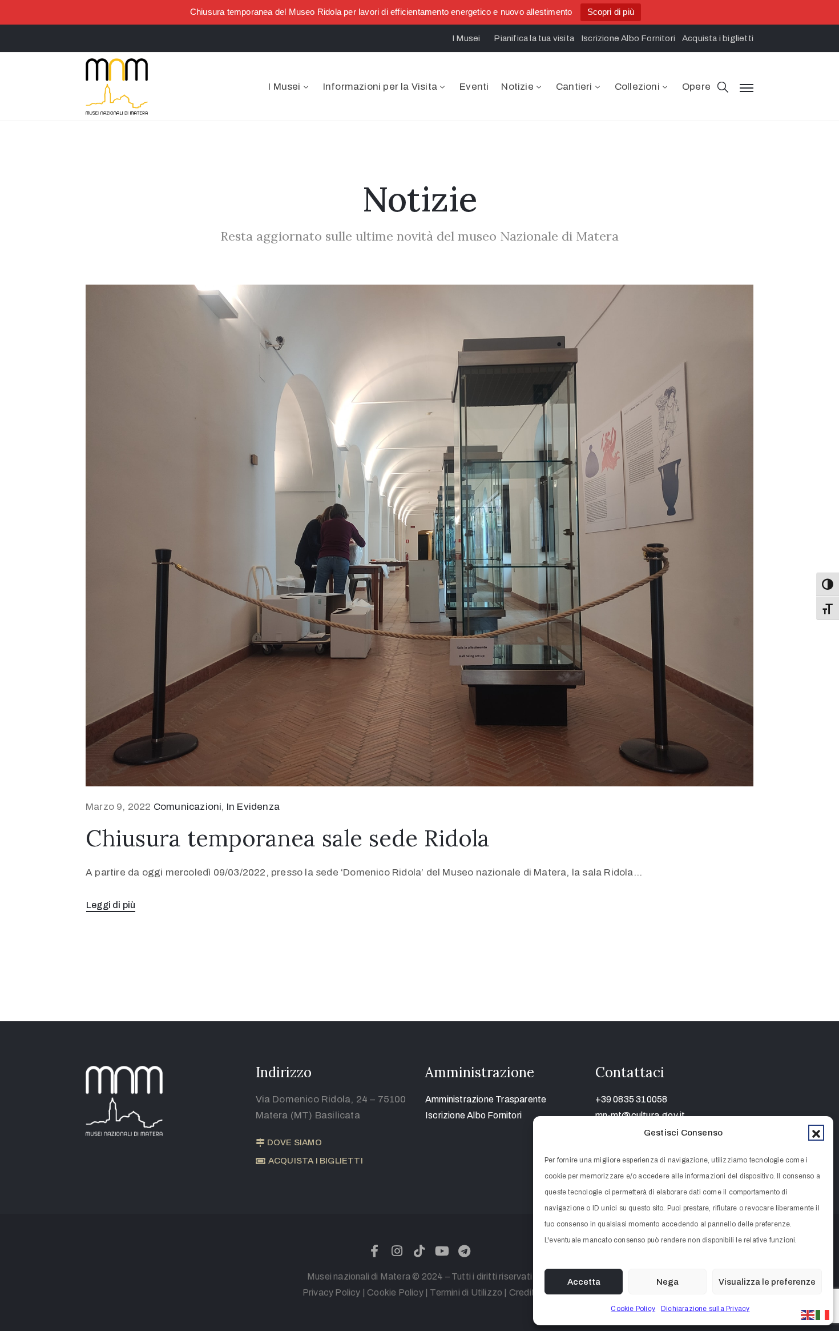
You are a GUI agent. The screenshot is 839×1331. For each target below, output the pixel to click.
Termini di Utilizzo (466, 1292)
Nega (667, 1281)
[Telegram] (464, 1251)
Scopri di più (611, 12)
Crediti (523, 1292)
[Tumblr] (419, 1251)
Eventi (474, 86)
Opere (696, 86)
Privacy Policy (331, 1292)
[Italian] (823, 1314)
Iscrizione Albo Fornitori (473, 1115)
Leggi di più (110, 905)
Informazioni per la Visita (380, 86)
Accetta (583, 1281)
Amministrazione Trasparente (485, 1099)
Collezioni (637, 86)
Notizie (517, 86)
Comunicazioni (188, 806)
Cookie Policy (633, 1309)
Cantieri (574, 86)
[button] (816, 1132)
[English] (808, 1314)
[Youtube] (441, 1251)
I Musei (284, 86)
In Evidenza (253, 806)
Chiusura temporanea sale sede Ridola (288, 838)
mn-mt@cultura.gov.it (640, 1115)
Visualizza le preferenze (767, 1281)
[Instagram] (397, 1251)
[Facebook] (375, 1251)
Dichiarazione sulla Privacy (705, 1309)
